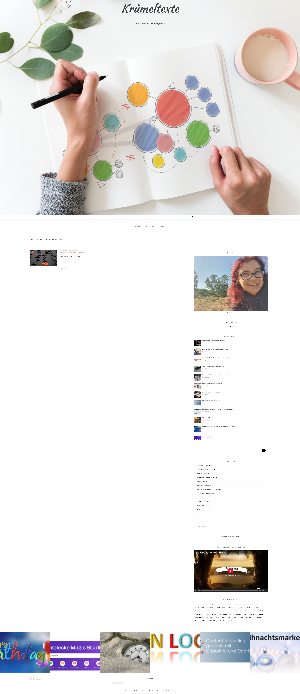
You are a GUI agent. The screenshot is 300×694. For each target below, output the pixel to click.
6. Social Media (201, 518)
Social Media (258, 617)
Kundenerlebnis (199, 614)
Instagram (216, 610)
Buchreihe (246, 604)
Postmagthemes (170, 691)
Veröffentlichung (213, 621)
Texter (197, 621)
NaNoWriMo (209, 617)
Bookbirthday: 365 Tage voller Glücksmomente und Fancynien (219, 426)
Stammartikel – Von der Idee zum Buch (213, 366)
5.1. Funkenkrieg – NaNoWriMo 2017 (206, 493)
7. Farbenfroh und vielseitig (204, 522)
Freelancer (198, 610)
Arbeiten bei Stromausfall (209, 418)
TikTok (203, 621)
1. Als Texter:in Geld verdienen (204, 465)
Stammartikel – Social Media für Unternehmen (215, 349)
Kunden (262, 610)
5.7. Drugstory (200, 510)
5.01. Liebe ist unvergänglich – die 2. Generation (209, 489)
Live (245, 614)
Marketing (261, 614)
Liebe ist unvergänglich (225, 614)
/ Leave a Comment (72, 252)
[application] (231, 571)
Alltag (196, 604)
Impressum (161, 226)
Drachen (231, 607)
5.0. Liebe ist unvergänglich (204, 485)
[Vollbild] (265, 590)
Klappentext (244, 610)
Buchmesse (228, 604)
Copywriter (210, 607)
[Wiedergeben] (196, 590)
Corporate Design (220, 607)
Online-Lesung (220, 617)
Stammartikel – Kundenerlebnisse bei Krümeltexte (215, 357)
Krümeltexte (150, 8)
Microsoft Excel (199, 617)
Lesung (214, 614)
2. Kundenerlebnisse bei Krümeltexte (68, 250)
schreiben (248, 617)
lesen (208, 614)
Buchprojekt (237, 604)
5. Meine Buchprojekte (202, 481)
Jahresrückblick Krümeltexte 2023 (211, 400)
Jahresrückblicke (201, 526)
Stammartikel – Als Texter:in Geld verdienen (214, 392)
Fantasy (256, 607)
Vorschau (222, 621)
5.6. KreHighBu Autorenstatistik (205, 506)
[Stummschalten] (263, 590)
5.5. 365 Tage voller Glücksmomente (206, 501)
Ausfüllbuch (219, 604)
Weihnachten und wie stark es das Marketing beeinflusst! (218, 409)
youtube (230, 621)
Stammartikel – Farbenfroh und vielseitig (213, 340)
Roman (241, 617)
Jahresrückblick (234, 610)
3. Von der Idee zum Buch (203, 473)
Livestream (253, 614)
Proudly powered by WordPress (133, 691)
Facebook (239, 607)
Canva (254, 604)
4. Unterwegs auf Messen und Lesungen (207, 477)
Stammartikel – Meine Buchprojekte (212, 383)
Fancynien (247, 607)
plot (235, 617)
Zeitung (247, 621)
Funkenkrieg (207, 610)
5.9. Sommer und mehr (203, 514)
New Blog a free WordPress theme (155, 691)
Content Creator (199, 607)
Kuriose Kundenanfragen (70, 256)
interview (224, 610)
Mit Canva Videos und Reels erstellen (212, 435)
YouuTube (238, 621)
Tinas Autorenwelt (149, 226)
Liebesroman (238, 614)
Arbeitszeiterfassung (207, 604)
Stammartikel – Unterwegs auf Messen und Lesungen (217, 375)
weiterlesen (64, 268)
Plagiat (228, 617)
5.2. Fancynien (200, 497)
